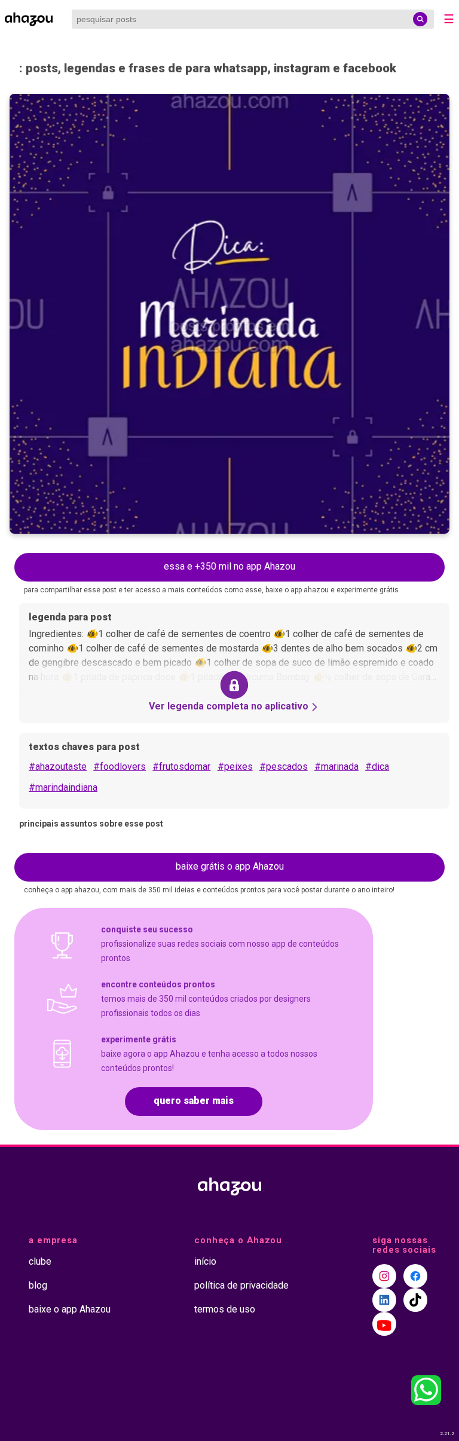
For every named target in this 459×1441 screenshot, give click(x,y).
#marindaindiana (63, 787)
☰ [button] (448, 19)
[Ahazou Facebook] (415, 1276)
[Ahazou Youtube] (384, 1324)
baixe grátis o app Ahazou (230, 866)
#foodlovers (119, 766)
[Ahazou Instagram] (384, 1276)
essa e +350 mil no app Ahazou (229, 566)
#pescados (283, 766)
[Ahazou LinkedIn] (384, 1300)
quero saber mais (194, 1100)
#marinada (336, 766)
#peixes (235, 766)
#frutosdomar (181, 766)
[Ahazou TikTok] (415, 1300)
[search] (420, 19)
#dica (377, 766)
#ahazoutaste (58, 766)
